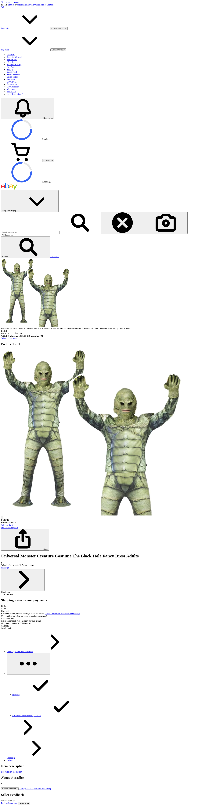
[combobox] (30, 232)
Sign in (11, 5)
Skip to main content (10, 2)
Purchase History (14, 64)
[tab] (101, 618)
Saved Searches (13, 74)
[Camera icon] (166, 223)
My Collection (13, 87)
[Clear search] (122, 223)
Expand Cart (48, 160)
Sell (2, 7)
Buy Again (11, 67)
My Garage (11, 82)
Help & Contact (46, 5)
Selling (10, 69)
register (20, 5)
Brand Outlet (34, 5)
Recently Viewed (14, 57)
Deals (25, 5)
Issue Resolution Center (17, 94)
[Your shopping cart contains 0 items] (21, 160)
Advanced (54, 256)
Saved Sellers (12, 77)
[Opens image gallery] (2, 517)
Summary (11, 54)
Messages (11, 89)
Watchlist (11, 62)
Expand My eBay (58, 50)
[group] (101, 432)
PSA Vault (11, 91)
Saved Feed (12, 72)
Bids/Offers (12, 59)
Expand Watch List (59, 28)
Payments (11, 79)
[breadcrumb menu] (28, 664)
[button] (25, 247)
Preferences (12, 84)
